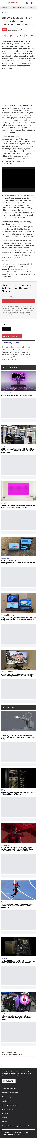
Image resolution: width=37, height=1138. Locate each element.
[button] (34, 3)
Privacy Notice (27, 308)
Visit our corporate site (16, 1075)
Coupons (5, 1117)
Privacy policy (6, 1097)
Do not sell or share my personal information (16, 1126)
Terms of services (25, 306)
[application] (18, 178)
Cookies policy (6, 1101)
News (4, 30)
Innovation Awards (18, 7)
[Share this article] (4, 35)
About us (5, 1113)
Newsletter (31, 35)
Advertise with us (7, 1109)
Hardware (6, 329)
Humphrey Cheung (16, 29)
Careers (4, 1122)
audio (19, 110)
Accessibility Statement (9, 1105)
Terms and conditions (9, 1088)
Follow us (21, 35)
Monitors (4, 13)
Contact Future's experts (10, 1093)
